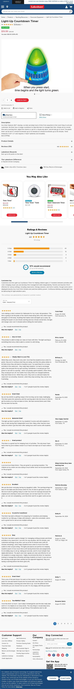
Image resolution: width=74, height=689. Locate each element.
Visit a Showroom (38, 659)
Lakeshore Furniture (18, 2)
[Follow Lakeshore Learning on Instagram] (49, 655)
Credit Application (7, 658)
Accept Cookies (65, 678)
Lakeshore (6, 1)
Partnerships (36, 649)
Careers (35, 640)
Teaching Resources (22, 17)
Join (69, 644)
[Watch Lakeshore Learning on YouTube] (62, 655)
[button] (2, 7)
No (20, 329)
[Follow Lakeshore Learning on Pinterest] (58, 655)
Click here (19, 687)
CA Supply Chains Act (38, 646)
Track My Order (6, 646)
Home (3, 17)
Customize (53, 678)
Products (10, 17)
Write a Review (37, 272)
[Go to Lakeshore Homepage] (37, 7)
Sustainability (36, 656)
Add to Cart (21, 100)
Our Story (35, 643)
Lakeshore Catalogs (7, 656)
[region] (37, 679)
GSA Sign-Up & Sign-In (22, 651)
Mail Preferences (21, 638)
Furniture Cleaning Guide (23, 643)
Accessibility (20, 656)
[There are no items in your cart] (71, 6)
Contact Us (5, 643)
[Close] (71, 672)
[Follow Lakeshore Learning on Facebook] (53, 655)
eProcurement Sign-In (22, 648)
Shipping (4, 648)
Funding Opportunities (22, 653)
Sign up (48, 648)
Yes (16, 329)
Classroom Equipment (37, 17)
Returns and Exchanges (8, 651)
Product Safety (20, 641)
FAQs (3, 653)
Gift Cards (5, 638)
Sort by (5, 300)
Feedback (19, 646)
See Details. (69, 2)
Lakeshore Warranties (36, 653)
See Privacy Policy (51, 651)
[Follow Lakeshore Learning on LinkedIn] (67, 655)
